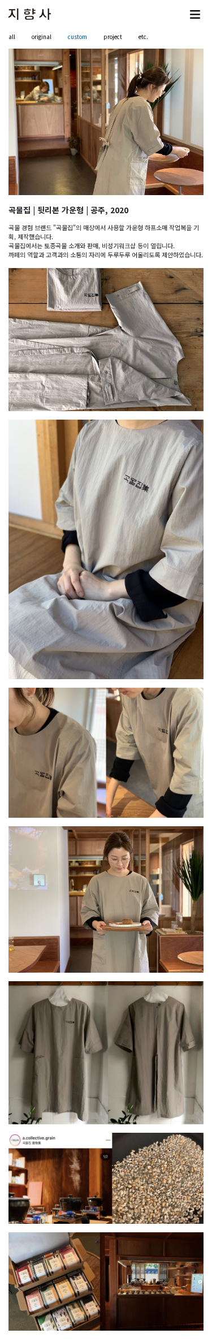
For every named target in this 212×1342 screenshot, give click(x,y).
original (41, 36)
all (11, 36)
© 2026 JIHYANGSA (174, 1326)
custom (77, 36)
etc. (143, 36)
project (112, 36)
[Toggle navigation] (195, 14)
